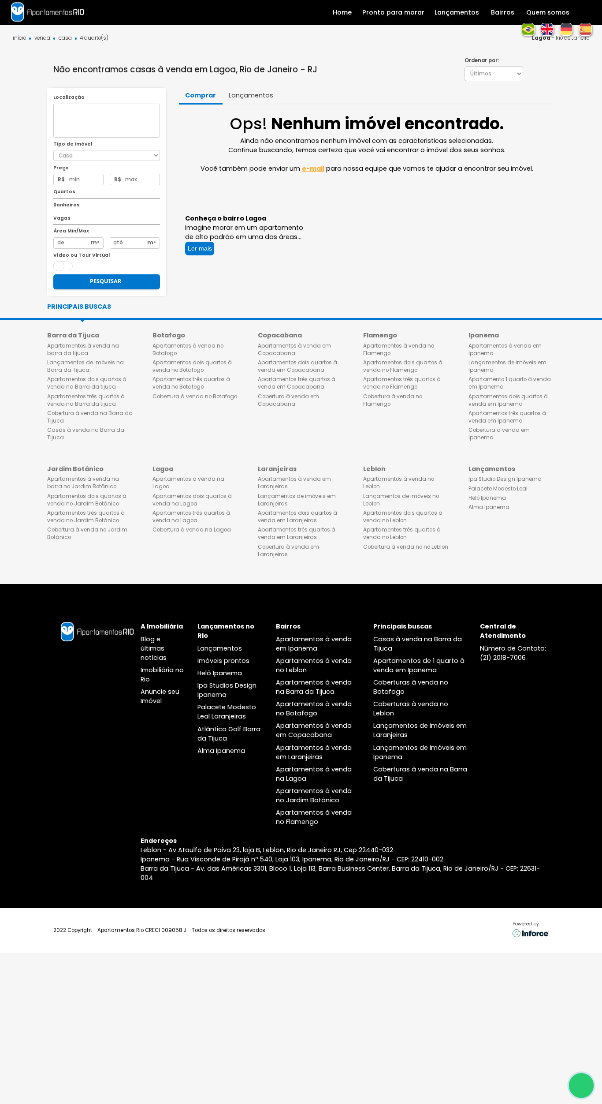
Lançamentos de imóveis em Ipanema (507, 366)
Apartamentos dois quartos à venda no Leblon (402, 516)
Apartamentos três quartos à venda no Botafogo (191, 383)
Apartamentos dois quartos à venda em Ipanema (508, 400)
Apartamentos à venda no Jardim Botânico (314, 795)
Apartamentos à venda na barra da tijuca (83, 349)
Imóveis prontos (223, 660)
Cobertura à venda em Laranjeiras (288, 550)
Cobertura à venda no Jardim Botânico (87, 533)
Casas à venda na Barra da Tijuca (85, 434)
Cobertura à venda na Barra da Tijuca (90, 417)
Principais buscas (79, 306)
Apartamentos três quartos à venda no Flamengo (402, 383)
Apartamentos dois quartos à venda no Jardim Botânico (86, 500)
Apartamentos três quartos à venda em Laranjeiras (296, 533)
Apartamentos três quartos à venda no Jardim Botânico (86, 516)
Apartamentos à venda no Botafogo (187, 349)
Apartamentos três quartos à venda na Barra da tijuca (86, 400)
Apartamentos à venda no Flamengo (398, 349)
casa (65, 38)
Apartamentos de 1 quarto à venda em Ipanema (419, 665)
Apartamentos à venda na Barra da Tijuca (314, 687)
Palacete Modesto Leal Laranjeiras (226, 712)
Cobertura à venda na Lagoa (191, 529)
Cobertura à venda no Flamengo (392, 400)
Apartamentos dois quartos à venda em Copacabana (297, 366)
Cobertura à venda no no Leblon (405, 546)
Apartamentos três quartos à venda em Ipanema (507, 417)
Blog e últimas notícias (154, 648)
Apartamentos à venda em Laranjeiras (294, 482)
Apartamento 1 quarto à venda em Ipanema (509, 383)
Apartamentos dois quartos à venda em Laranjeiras (297, 516)
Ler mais (200, 248)
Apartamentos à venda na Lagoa (188, 482)
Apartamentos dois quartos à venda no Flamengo (402, 366)
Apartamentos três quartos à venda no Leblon (402, 533)
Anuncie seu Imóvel (160, 696)
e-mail (313, 168)
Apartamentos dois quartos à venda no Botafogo (192, 366)
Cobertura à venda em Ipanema (499, 434)
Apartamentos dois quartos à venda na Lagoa (192, 500)
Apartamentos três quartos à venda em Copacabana (296, 383)
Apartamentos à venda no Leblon (398, 482)
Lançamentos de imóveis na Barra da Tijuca (85, 366)
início (19, 38)
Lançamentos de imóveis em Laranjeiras (297, 500)
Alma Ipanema (488, 507)
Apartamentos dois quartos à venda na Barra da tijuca (86, 383)
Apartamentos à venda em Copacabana (294, 349)
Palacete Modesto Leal (498, 488)
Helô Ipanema (487, 497)
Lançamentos (219, 648)
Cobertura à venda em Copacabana (288, 400)
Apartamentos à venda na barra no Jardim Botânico (83, 482)
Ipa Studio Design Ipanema (505, 479)
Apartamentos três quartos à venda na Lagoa (191, 516)
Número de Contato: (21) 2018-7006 (513, 653)
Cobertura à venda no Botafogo (194, 396)
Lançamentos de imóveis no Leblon (401, 500)
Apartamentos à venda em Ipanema (505, 349)
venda (42, 38)
